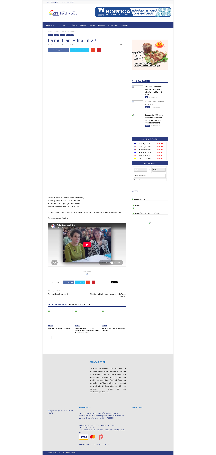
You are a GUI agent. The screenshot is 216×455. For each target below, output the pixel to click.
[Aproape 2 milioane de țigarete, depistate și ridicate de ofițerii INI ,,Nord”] (137, 91)
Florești (62, 35)
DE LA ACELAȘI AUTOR (79, 304)
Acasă (50, 32)
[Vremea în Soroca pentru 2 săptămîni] (147, 212)
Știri (146, 97)
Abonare (92, 25)
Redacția (125, 25)
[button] (169, 25)
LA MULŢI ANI (70, 35)
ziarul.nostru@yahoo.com (99, 444)
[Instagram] (167, 1)
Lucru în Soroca (113, 25)
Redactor (57, 45)
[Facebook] (164, 1)
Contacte (83, 25)
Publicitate (73, 25)
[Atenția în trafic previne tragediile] (60, 318)
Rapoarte (101, 25)
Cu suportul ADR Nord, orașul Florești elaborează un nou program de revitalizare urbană (87, 330)
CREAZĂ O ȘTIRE (97, 362)
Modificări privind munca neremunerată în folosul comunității (108, 295)
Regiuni (57, 35)
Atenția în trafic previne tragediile (59, 328)
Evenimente (50, 25)
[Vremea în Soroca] (139, 199)
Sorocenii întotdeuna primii (58, 294)
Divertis (62, 25)
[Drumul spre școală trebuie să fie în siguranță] (114, 318)
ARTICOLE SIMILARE (57, 304)
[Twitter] (170, 1)
